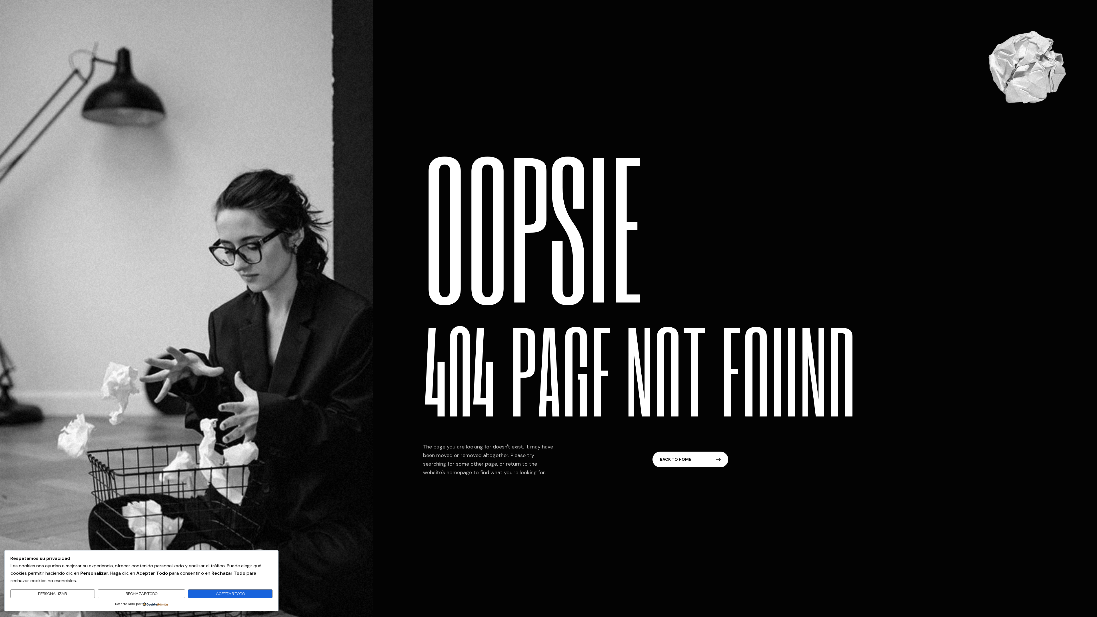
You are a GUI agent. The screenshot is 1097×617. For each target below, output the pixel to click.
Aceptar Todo (230, 594)
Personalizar (52, 594)
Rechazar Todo (141, 594)
